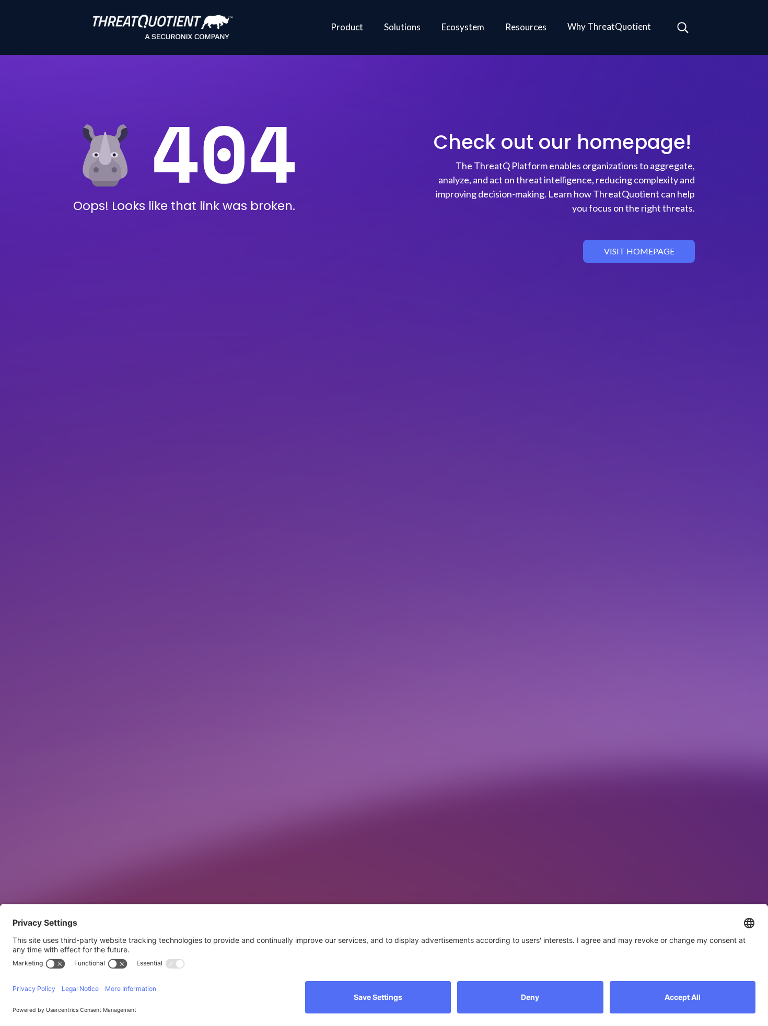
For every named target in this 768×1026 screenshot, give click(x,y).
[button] (347, 28)
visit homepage (639, 251)
